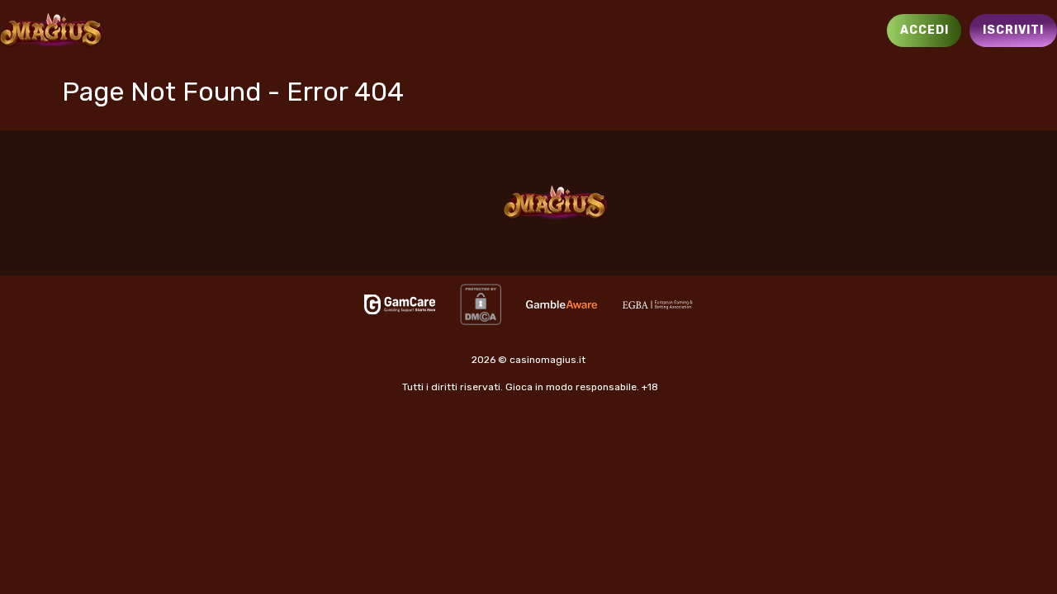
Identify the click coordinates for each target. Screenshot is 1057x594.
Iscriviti (1013, 30)
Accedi (924, 30)
